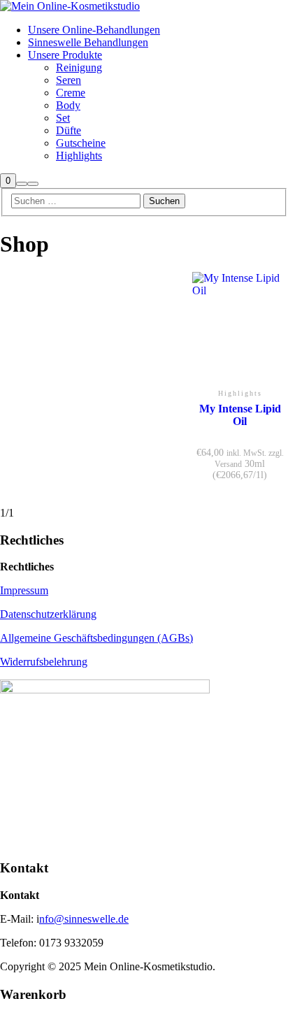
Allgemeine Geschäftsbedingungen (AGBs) (96, 638)
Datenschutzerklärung (48, 614)
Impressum (24, 590)
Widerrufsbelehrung (43, 662)
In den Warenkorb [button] (240, 361)
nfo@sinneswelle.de (84, 919)
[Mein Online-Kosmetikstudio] (70, 6)
